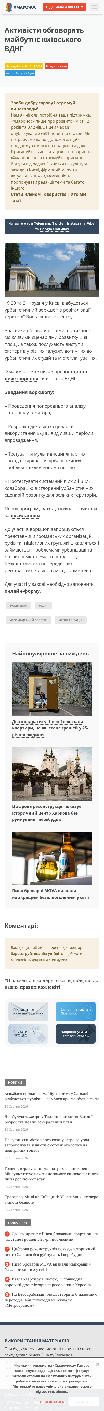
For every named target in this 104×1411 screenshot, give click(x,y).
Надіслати (65, 15)
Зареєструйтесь (25, 953)
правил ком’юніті (40, 987)
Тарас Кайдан (25, 73)
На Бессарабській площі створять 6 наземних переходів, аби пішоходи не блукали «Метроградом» (51, 1300)
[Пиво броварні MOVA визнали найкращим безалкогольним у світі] (52, 858)
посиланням (25, 515)
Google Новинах (54, 228)
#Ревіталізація (70, 620)
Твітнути (41, 15)
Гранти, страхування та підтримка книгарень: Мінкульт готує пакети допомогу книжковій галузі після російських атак (52, 1173)
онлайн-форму (22, 591)
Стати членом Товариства (39, 194)
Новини (61, 66)
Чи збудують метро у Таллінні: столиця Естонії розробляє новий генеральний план (48, 1119)
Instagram (76, 223)
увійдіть (55, 953)
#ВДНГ (43, 605)
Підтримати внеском (64, 7)
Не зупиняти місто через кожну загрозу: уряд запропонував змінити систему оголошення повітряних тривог (47, 1145)
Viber (91, 223)
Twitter (58, 223)
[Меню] (94, 7)
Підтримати (90, 15)
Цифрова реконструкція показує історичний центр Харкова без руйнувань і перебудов (46, 813)
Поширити (17, 15)
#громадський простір (28, 620)
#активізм (18, 605)
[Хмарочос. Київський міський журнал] (21, 6)
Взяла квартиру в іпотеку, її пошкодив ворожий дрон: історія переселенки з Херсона (48, 1282)
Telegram (42, 223)
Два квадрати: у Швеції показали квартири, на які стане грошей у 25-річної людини (50, 728)
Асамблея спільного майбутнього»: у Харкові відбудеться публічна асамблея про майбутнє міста (52, 1096)
